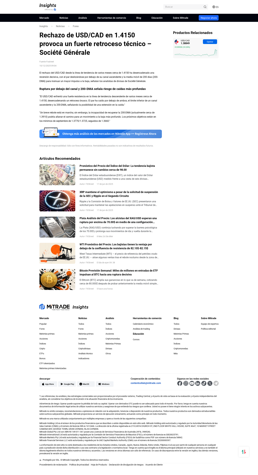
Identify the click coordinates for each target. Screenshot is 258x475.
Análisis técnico (85, 353)
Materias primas (46, 333)
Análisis (82, 17)
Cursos (136, 339)
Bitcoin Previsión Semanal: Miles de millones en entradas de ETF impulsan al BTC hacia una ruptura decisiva (119, 272)
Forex (76, 26)
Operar (210, 41)
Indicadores (83, 358)
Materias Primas (113, 343)
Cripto (42, 348)
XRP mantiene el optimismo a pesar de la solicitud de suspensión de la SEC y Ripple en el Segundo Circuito (119, 194)
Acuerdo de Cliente (154, 464)
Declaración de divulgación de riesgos (126, 464)
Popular (43, 324)
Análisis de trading (141, 328)
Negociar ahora (209, 17)
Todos (81, 324)
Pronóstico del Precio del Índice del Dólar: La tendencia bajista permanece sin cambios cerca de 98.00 (117, 167)
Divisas (109, 348)
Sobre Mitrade (180, 17)
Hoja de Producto (99, 464)
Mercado (44, 17)
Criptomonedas (113, 338)
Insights (43, 26)
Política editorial (208, 328)
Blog (138, 17)
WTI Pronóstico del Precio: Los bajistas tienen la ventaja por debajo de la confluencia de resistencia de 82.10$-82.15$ (116, 246)
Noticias (63, 17)
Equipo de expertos (210, 324)
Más (176, 353)
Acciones (43, 338)
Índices (42, 343)
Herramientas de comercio (111, 17)
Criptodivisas (84, 348)
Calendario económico (143, 324)
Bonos (42, 358)
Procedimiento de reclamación (53, 464)
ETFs (41, 353)
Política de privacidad (79, 464)
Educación (157, 17)
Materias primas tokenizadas (52, 368)
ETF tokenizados (47, 363)
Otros (108, 353)
